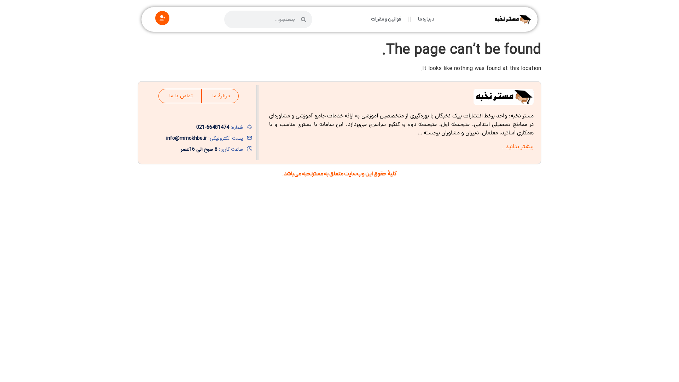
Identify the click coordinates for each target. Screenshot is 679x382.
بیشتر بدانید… (518, 146)
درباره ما (426, 19)
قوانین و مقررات (386, 19)
